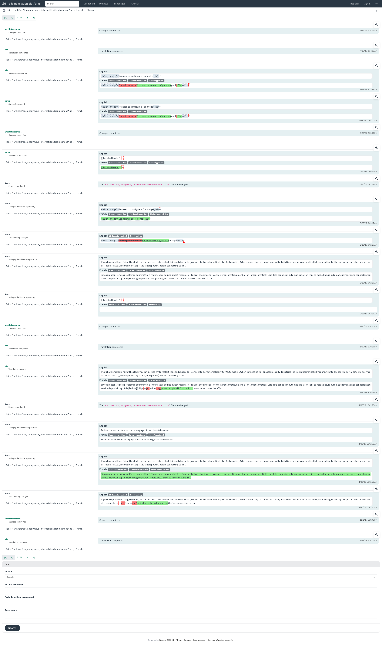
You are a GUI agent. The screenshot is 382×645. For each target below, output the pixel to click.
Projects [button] (103, 3)
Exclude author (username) (19, 597)
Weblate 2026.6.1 (166, 640)
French (79, 10)
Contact (187, 640)
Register (354, 3)
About (178, 640)
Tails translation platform (23, 4)
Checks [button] (135, 3)
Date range (11, 610)
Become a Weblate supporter (221, 640)
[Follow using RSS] (376, 11)
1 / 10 (19, 17)
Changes (91, 10)
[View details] (376, 25)
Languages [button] (119, 3)
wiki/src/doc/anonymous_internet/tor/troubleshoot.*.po (44, 10)
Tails (9, 10)
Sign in (367, 3)
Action (8, 571)
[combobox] (62, 4)
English (103, 71)
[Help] (376, 3)
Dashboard (89, 3)
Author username (14, 584)
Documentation (199, 640)
